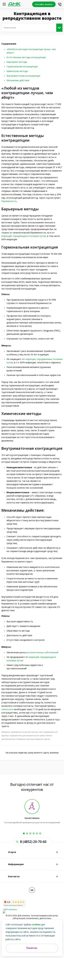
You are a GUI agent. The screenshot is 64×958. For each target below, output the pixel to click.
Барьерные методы (17, 61)
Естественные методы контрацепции (26, 57)
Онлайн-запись (44, 4)
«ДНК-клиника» (10, 909)
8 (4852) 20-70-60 (33, 842)
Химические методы (17, 71)
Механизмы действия (18, 80)
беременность (9, 201)
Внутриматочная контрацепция (23, 75)
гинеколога (7, 709)
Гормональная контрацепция (22, 66)
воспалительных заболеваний (42, 652)
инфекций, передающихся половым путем (23, 235)
